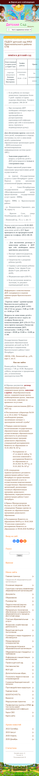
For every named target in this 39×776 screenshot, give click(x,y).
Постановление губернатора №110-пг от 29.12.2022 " (19, 417)
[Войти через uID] (14, 541)
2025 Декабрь (11, 739)
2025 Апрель (11, 736)
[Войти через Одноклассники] (24, 541)
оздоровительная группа (14, 390)
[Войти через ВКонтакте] (17, 541)
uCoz (27, 774)
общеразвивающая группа (14, 388)
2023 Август (11, 732)
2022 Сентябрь (12, 729)
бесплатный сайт (19, 774)
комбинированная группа (14, 397)
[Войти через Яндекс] (21, 541)
